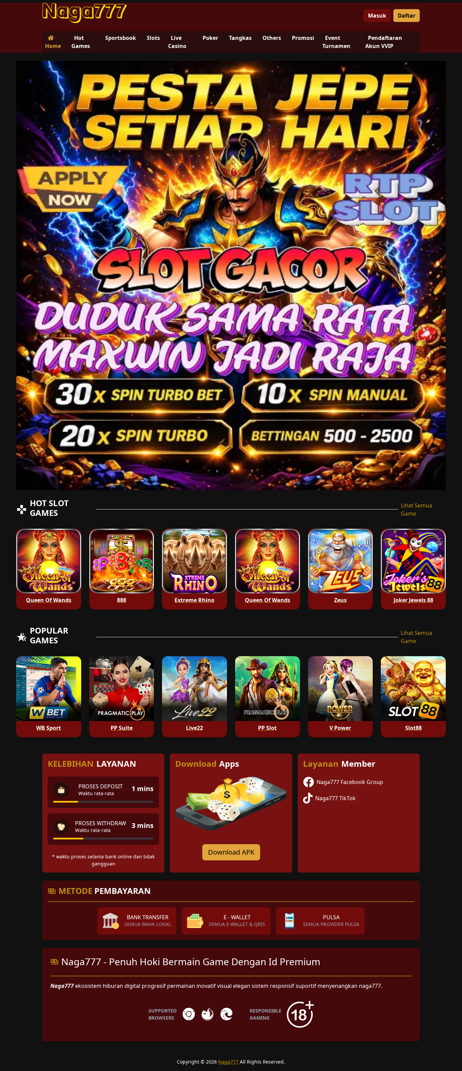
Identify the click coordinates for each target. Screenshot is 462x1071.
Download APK (231, 852)
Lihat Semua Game (416, 509)
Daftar (406, 15)
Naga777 (228, 1061)
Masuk (377, 15)
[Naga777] (84, 13)
